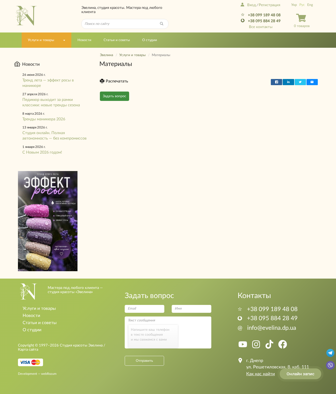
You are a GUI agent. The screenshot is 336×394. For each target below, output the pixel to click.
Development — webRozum (37, 373)
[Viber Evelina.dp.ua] (330, 365)
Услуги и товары (41, 40)
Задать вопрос (114, 96)
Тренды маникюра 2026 (43, 119)
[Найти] (161, 24)
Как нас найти (260, 374)
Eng (310, 5)
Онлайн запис (300, 373)
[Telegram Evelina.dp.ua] (330, 352)
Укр (294, 5)
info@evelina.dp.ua (267, 328)
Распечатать (117, 81)
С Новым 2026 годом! (42, 152)
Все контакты (261, 27)
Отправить (144, 360)
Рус (302, 5)
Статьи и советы (117, 40)
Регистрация (269, 5)
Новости (84, 40)
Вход (251, 5)
